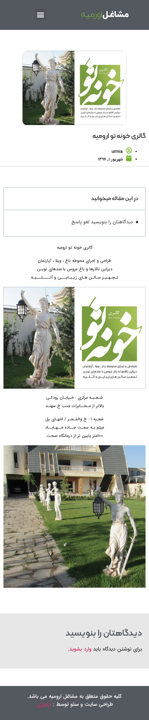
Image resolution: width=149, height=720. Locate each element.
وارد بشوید (80, 649)
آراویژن (43, 704)
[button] (40, 14)
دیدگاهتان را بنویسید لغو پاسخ (102, 222)
